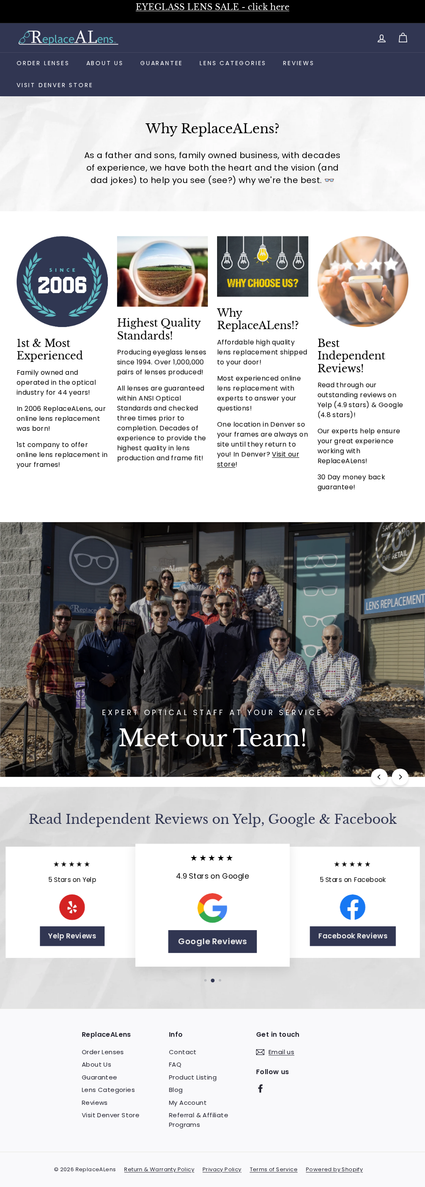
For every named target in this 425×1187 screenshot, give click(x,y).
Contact (183, 1052)
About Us (105, 63)
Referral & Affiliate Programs (198, 1120)
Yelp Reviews (72, 936)
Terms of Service (274, 1169)
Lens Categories (233, 63)
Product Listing (193, 1077)
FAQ (175, 1064)
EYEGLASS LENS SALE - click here (212, 7)
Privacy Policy (222, 1169)
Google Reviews (212, 941)
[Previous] (379, 777)
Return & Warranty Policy (159, 1169)
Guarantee (161, 63)
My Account (188, 1102)
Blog (176, 1089)
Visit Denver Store (55, 85)
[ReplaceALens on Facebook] (260, 1088)
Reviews (299, 63)
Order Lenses (43, 63)
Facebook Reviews (353, 936)
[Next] (400, 777)
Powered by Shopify (334, 1169)
